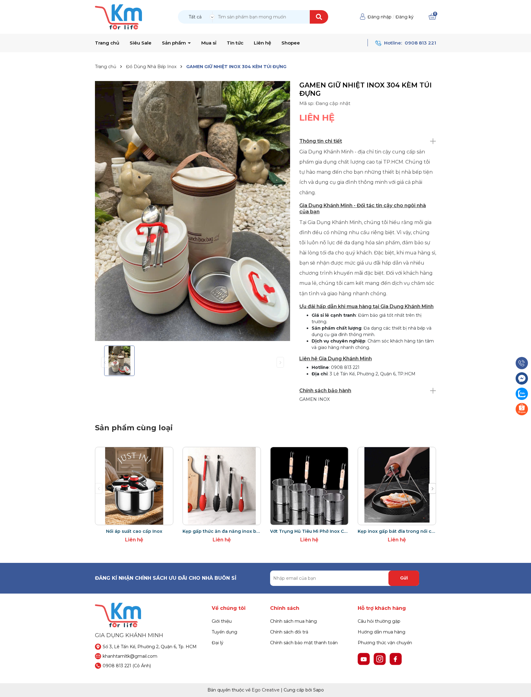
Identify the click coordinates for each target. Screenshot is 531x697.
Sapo (318, 690)
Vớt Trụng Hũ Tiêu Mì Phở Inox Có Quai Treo (309, 531)
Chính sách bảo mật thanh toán (304, 642)
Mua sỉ (208, 43)
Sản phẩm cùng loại (134, 427)
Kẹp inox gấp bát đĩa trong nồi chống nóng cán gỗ (397, 531)
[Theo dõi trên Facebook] (396, 658)
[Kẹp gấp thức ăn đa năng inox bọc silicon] (222, 486)
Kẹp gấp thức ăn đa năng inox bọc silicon (222, 531)
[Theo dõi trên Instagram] (380, 658)
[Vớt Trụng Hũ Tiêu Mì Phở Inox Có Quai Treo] (309, 486)
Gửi (404, 578)
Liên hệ (262, 43)
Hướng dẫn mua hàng (381, 632)
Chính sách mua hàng (293, 621)
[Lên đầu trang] (520, 686)
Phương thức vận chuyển (385, 642)
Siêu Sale (140, 43)
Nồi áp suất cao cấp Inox (134, 531)
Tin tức (235, 43)
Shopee (290, 43)
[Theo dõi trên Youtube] (364, 658)
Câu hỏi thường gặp (379, 621)
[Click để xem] (192, 211)
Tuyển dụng (224, 632)
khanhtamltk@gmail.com (130, 656)
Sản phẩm (174, 43)
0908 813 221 (420, 43)
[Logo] (118, 16)
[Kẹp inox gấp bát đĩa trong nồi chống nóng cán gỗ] (397, 486)
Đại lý (217, 642)
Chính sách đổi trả (289, 632)
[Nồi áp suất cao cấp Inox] (134, 486)
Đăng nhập (379, 17)
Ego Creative (266, 690)
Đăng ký (404, 17)
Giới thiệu (222, 621)
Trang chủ (107, 43)
